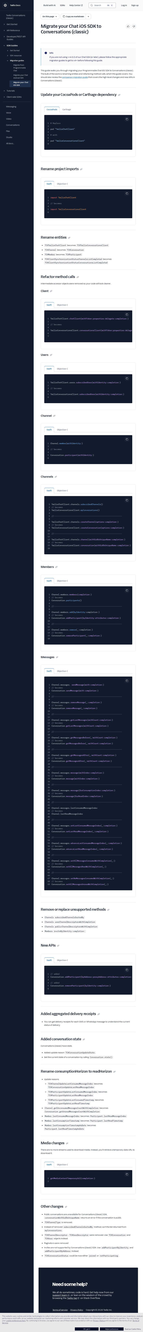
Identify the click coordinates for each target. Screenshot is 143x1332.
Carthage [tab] (66, 109)
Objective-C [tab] (62, 184)
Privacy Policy (76, 1310)
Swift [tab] (49, 184)
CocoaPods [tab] (52, 109)
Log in (124, 5)
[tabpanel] (88, 131)
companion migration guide (75, 77)
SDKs (62, 5)
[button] (17, 24)
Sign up (135, 5)
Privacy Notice (99, 1320)
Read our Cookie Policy (133, 1329)
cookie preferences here (16, 1320)
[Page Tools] (88, 16)
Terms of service (60, 1310)
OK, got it (86, 1329)
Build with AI (49, 5)
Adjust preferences (111, 1329)
